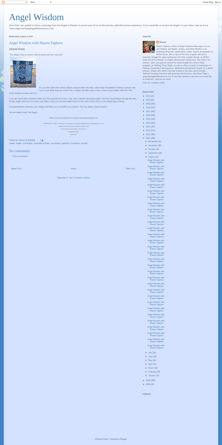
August (151, 157)
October (152, 149)
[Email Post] (41, 140)
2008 (148, 384)
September (153, 153)
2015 (148, 119)
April (150, 364)
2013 (148, 127)
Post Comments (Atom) (79, 178)
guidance (66, 143)
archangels (27, 143)
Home (73, 168)
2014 (148, 123)
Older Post (130, 168)
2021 (148, 96)
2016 (148, 115)
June (150, 356)
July (150, 352)
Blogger (123, 439)
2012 (148, 130)
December (153, 141)
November (153, 145)
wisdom (84, 143)
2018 (148, 107)
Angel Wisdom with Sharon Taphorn (156, 161)
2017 (148, 111)
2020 (148, 100)
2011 (148, 134)
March (151, 368)
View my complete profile (154, 83)
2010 (148, 138)
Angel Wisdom (36, 17)
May (150, 360)
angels (19, 143)
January (152, 375)
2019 (148, 104)
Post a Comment (20, 156)
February (152, 372)
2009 (148, 380)
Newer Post (16, 168)
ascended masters (42, 143)
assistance (56, 143)
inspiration (75, 143)
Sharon (162, 42)
